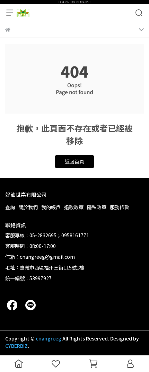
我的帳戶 (51, 207)
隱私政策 (96, 207)
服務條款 (119, 207)
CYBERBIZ (16, 345)
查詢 (10, 207)
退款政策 (74, 207)
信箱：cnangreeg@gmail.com (40, 256)
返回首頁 (74, 161)
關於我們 (28, 207)
